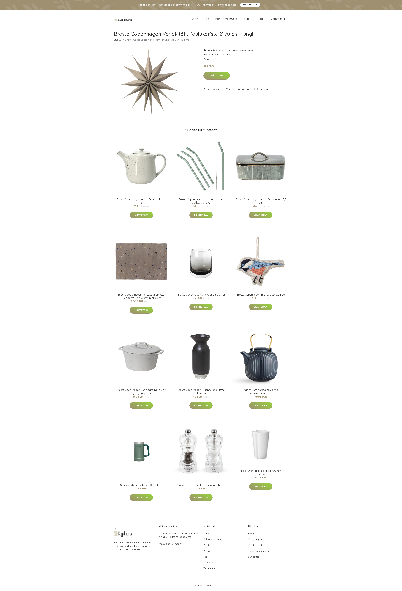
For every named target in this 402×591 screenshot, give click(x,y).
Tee (206, 19)
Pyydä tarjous (250, 5)
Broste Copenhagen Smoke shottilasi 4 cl (201, 294)
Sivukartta (253, 556)
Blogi (260, 19)
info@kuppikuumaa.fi (170, 543)
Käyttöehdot (255, 545)
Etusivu (117, 39)
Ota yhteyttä (255, 539)
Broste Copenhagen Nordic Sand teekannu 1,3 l (141, 201)
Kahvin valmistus (226, 19)
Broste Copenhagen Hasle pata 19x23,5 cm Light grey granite (141, 391)
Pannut (207, 550)
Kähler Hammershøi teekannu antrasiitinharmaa (261, 391)
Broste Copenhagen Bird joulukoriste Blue (261, 294)
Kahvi (194, 19)
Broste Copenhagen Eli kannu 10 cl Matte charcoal (201, 391)
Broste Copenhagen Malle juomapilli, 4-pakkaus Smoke (201, 201)
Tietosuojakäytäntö (259, 550)
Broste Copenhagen (243, 49)
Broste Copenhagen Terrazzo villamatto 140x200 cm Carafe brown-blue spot (141, 296)
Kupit (247, 19)
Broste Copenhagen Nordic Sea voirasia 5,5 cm (261, 201)
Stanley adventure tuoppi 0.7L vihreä (141, 485)
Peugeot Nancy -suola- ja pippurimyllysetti (201, 485)
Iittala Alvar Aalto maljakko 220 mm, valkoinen (260, 472)
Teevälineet (209, 562)
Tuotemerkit (277, 19)
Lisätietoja (216, 75)
